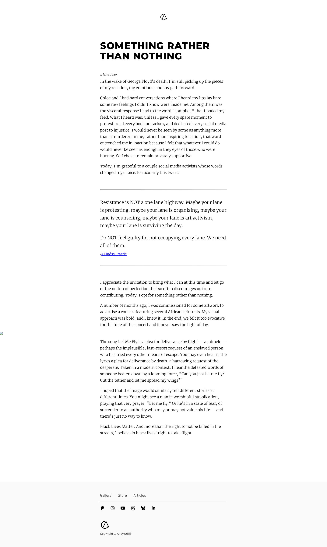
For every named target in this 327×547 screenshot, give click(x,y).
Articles (139, 495)
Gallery (105, 495)
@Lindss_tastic (113, 254)
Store (122, 495)
